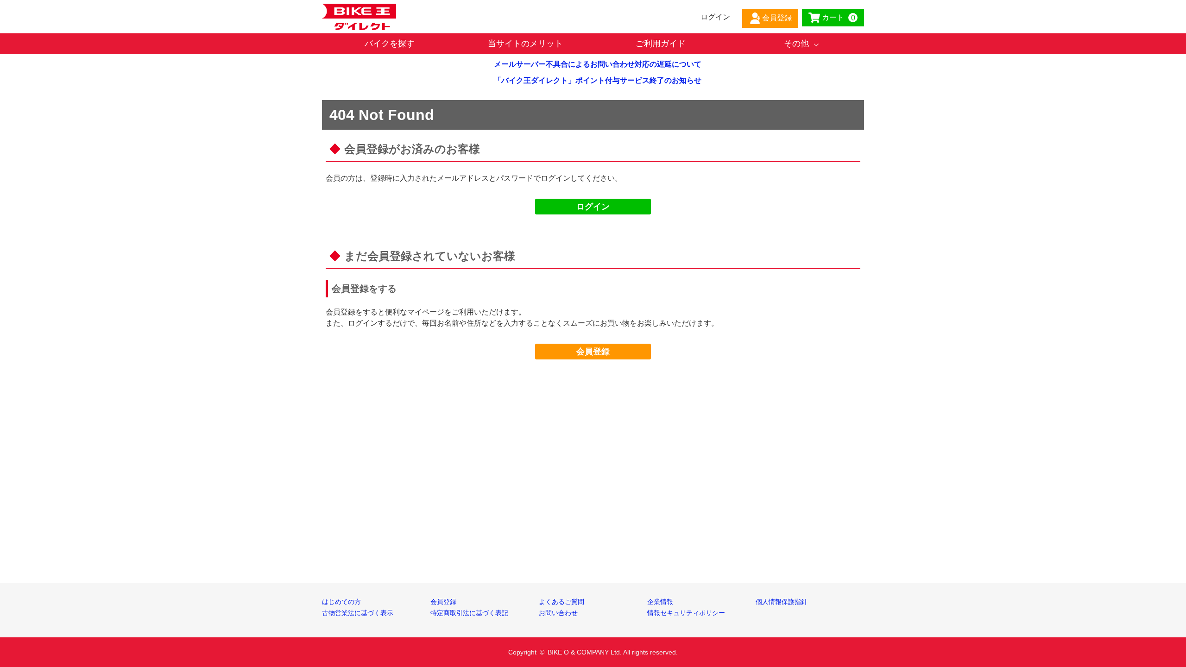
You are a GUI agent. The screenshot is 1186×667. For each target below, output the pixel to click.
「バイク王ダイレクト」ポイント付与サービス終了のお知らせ (597, 80)
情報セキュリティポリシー (686, 613)
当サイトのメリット (525, 43)
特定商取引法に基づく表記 (469, 613)
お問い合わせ (558, 613)
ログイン (593, 206)
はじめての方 (341, 601)
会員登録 (593, 351)
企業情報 (660, 601)
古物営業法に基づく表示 (357, 613)
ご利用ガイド (661, 43)
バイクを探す (390, 43)
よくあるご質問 (561, 601)
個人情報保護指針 (781, 601)
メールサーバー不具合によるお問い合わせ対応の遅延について (597, 64)
